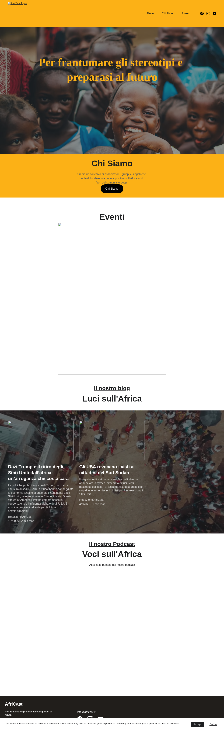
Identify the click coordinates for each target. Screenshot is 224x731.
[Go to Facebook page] (203, 13)
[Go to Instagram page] (209, 13)
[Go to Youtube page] (214, 13)
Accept (197, 724)
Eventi (185, 13)
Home (150, 13)
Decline (213, 724)
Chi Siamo (168, 13)
